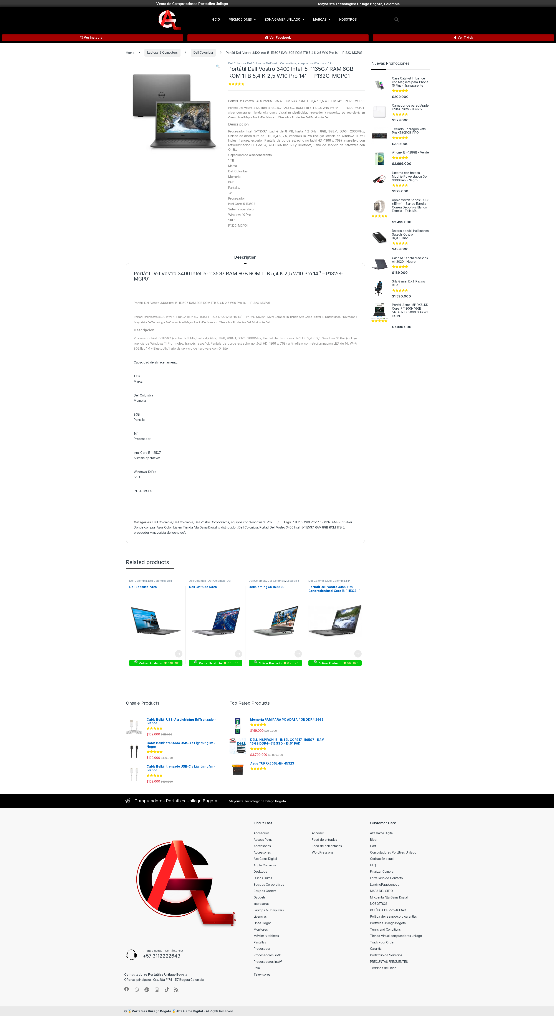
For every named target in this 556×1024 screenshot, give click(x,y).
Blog (373, 839)
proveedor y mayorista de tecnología (160, 532)
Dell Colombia (203, 52)
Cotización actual (382, 858)
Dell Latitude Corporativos (150, 582)
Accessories (262, 846)
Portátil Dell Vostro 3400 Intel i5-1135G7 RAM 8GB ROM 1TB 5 (302, 527)
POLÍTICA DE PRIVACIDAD (388, 910)
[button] (396, 19)
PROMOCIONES (240, 19)
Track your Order (382, 942)
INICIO (215, 19)
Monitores (261, 929)
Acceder (318, 833)
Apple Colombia (265, 865)
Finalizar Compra (382, 871)
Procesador (262, 948)
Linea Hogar (262, 923)
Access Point (263, 839)
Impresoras (261, 903)
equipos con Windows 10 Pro (316, 63)
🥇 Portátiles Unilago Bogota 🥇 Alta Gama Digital (165, 1011)
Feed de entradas (324, 839)
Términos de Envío (383, 968)
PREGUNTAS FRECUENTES (389, 961)
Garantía (376, 948)
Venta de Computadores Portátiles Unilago (192, 4)
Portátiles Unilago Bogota (388, 923)
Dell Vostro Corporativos (281, 63)
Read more (178, 653)
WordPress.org (322, 852)
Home (130, 52)
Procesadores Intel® (268, 961)
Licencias (260, 916)
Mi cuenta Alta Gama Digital (389, 897)
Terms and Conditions (385, 929)
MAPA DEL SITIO (381, 891)
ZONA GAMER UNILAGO (282, 19)
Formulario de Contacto (386, 878)
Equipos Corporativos (269, 884)
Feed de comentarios (327, 846)
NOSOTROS (348, 19)
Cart (373, 846)
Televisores (262, 974)
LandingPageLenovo (384, 884)
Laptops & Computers (162, 52)
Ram (257, 968)
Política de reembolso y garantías (393, 916)
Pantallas (260, 942)
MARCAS (319, 19)
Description (245, 257)
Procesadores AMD (267, 955)
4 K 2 (296, 522)
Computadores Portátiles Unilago (393, 852)
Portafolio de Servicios (386, 955)
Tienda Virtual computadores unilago (396, 936)
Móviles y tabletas (266, 936)
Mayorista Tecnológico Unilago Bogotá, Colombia (359, 4)
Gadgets (260, 897)
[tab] (245, 259)
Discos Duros (263, 878)
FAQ (373, 865)
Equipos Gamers (265, 891)
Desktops (260, 871)
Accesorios (262, 833)
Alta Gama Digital (265, 858)
